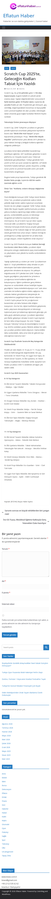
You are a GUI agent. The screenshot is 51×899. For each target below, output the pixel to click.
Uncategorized (7, 852)
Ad (4, 581)
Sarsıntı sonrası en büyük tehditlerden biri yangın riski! (27, 512)
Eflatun (4, 793)
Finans (4, 801)
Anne (4, 774)
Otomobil (5, 824)
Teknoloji (5, 844)
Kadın (13, 68)
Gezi (3, 805)
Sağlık (4, 836)
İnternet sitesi (8, 604)
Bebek (4, 778)
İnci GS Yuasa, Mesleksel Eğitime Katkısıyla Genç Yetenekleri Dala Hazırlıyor (24, 521)
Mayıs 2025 (6, 751)
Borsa (4, 785)
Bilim (6, 68)
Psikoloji (5, 832)
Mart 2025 (6, 759)
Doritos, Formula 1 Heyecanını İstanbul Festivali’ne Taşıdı (24, 679)
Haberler (5, 809)
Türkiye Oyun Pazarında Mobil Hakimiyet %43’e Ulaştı (22, 672)
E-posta (6, 592)
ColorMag (40, 891)
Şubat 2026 (6, 743)
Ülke (3, 848)
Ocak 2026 (6, 747)
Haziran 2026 (7, 732)
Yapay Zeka (6, 855)
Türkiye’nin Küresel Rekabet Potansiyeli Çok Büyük (21, 686)
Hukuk (4, 813)
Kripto (4, 820)
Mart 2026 (6, 739)
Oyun (4, 828)
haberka (21, 89)
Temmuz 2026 (7, 728)
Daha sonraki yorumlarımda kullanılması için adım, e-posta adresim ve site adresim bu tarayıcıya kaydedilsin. (25, 623)
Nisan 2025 (6, 755)
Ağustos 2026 (7, 724)
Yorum (5, 549)
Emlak (4, 797)
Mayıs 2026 (6, 735)
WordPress (6, 894)
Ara (46, 647)
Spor (3, 840)
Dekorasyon (6, 789)
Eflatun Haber (18, 15)
